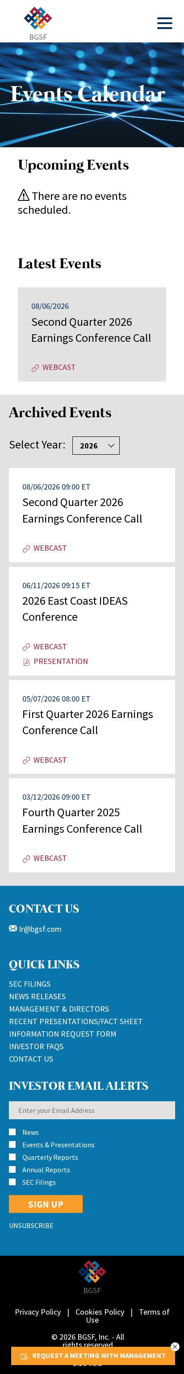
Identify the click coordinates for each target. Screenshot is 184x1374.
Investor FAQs (36, 1046)
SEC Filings (29, 984)
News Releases (37, 996)
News (30, 1132)
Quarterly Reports (50, 1157)
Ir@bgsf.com (39, 929)
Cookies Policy (99, 1312)
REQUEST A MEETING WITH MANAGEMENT (99, 1355)
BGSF (38, 36)
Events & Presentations (58, 1144)
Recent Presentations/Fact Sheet (76, 1021)
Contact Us (31, 1059)
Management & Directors (59, 1009)
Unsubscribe (31, 1225)
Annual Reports (46, 1169)
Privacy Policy (38, 1312)
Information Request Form (63, 1034)
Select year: (37, 444)
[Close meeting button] (175, 1346)
